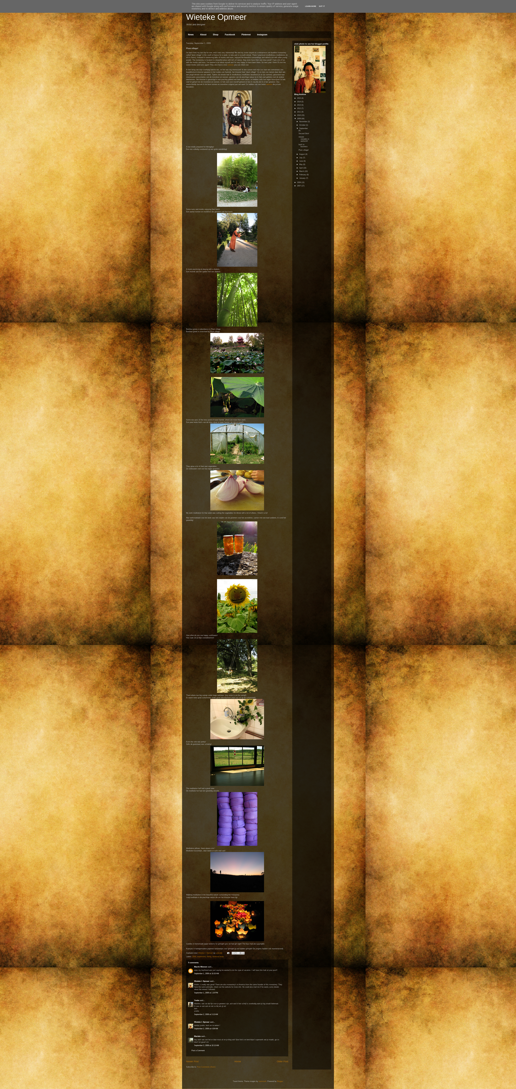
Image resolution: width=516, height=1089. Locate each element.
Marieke (197, 1036)
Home (237, 1061)
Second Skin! (304, 133)
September (303, 128)
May (301, 164)
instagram (262, 34)
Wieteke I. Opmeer (201, 981)
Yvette (196, 1000)
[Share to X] (238, 953)
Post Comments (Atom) (206, 1067)
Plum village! (304, 150)
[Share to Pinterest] (243, 953)
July (301, 158)
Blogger (280, 1081)
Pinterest (246, 34)
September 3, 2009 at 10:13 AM (206, 1045)
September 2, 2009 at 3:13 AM (206, 1014)
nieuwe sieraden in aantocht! (304, 139)
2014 (299, 102)
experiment (201, 957)
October (302, 125)
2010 (299, 115)
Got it (322, 6)
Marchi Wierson (200, 967)
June (301, 161)
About (203, 34)
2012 (299, 108)
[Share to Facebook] (240, 953)
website (231, 65)
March (302, 171)
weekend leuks (218, 957)
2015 (299, 98)
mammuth (262, 1081)
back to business (303, 145)
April (301, 168)
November (303, 122)
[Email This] (233, 953)
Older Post (282, 1061)
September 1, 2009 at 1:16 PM (206, 993)
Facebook (230, 34)
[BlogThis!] (235, 953)
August (302, 154)
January (302, 178)
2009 (194, 957)
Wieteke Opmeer (216, 16)
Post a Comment (198, 1050)
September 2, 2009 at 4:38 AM (206, 1029)
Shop (215, 34)
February (303, 175)
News (191, 34)
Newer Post (192, 1061)
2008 (299, 182)
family (209, 957)
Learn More (310, 6)
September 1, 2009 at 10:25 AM (206, 974)
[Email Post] (228, 953)
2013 (299, 105)
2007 (299, 186)
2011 (299, 112)
